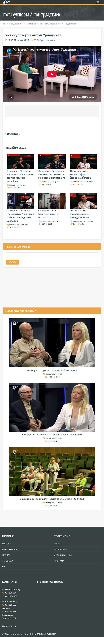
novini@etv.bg (11, 601)
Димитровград (9, 549)
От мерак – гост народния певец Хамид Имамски (79, 214)
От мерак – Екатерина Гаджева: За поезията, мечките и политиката (51, 174)
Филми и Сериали (63, 555)
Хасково (6, 543)
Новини (8, 536)
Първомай (7, 561)
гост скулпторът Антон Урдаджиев (58, 23)
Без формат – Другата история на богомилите (52, 370)
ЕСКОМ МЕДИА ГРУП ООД (42, 634)
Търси (13, 262)
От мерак (31, 23)
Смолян (6, 555)
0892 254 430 (11, 596)
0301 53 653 (10, 611)
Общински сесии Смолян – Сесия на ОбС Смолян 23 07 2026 (52, 498)
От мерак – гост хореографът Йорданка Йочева (80, 174)
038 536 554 (10, 592)
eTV (3, 566)
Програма (59, 561)
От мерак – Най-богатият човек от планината (48, 214)
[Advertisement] (52, 111)
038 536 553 (10, 605)
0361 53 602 (10, 618)
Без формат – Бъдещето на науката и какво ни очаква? (52, 434)
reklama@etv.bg (12, 589)
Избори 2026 (9, 626)
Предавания (15, 23)
